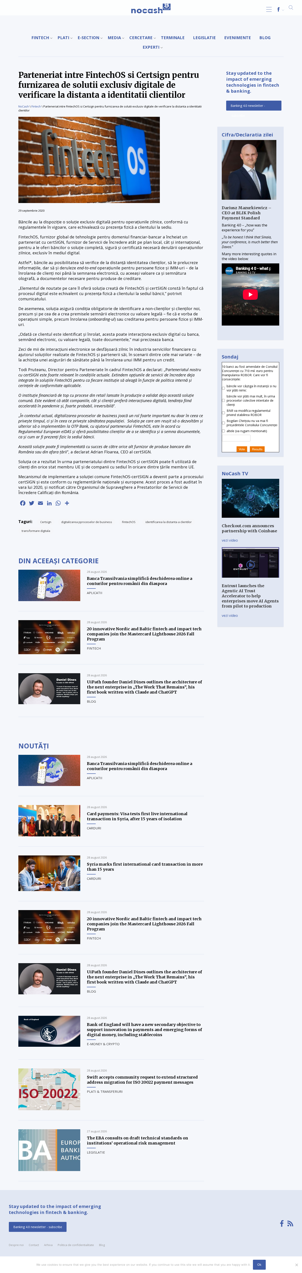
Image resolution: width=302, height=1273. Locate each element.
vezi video (230, 540)
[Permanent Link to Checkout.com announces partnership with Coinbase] (250, 520)
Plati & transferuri (105, 1091)
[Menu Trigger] (269, 9)
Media (114, 37)
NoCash (23, 106)
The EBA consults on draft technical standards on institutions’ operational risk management (137, 1140)
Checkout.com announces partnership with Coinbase (249, 528)
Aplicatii (94, 592)
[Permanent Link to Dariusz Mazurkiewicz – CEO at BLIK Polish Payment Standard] (249, 202)
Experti (151, 47)
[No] (296, 1265)
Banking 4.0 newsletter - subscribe (248, 107)
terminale (173, 37)
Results (257, 449)
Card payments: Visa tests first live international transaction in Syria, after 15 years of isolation (137, 816)
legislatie (204, 37)
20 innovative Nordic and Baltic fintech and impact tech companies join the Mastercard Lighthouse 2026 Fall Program (144, 634)
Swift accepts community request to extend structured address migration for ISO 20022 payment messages (142, 1080)
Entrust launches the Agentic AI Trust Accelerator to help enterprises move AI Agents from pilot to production (250, 596)
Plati (63, 37)
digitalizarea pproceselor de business (86, 522)
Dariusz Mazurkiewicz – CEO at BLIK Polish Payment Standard (246, 212)
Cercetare (141, 37)
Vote (242, 449)
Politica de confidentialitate (76, 1245)
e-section (88, 37)
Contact (34, 1245)
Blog (265, 37)
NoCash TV (235, 473)
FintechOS (129, 522)
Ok (259, 1264)
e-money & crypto (103, 1044)
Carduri (94, 828)
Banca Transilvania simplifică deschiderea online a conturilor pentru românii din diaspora (139, 581)
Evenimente (237, 37)
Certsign (45, 522)
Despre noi (16, 1245)
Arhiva (48, 1245)
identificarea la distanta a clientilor (168, 522)
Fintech (40, 37)
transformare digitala (36, 531)
